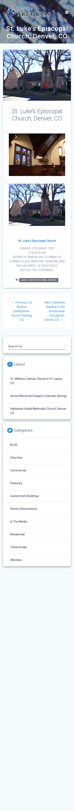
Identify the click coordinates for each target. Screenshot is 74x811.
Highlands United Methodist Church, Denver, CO (38, 411)
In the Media (18, 521)
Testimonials (18, 547)
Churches (16, 457)
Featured (16, 483)
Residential (17, 534)
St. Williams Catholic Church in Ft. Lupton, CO (36, 381)
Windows (16, 560)
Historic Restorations (23, 508)
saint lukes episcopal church (39, 280)
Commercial (18, 470)
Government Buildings (24, 496)
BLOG (13, 444)
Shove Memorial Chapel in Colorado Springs (38, 396)
